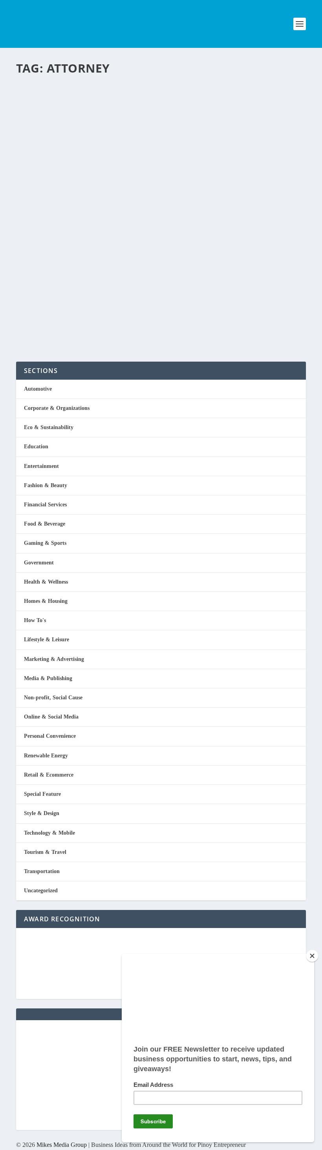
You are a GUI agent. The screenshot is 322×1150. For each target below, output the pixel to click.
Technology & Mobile (49, 833)
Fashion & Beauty (45, 485)
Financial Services (114, 113)
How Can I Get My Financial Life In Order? (138, 92)
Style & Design (41, 813)
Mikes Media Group (62, 1144)
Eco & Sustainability (48, 427)
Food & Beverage (44, 524)
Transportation (42, 871)
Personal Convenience (120, 204)
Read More (48, 145)
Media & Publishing (48, 678)
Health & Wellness (46, 582)
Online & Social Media (51, 717)
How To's (109, 295)
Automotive (38, 389)
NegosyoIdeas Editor (49, 113)
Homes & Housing (46, 601)
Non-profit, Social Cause (53, 698)
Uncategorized (41, 890)
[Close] (312, 956)
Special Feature (42, 794)
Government (39, 563)
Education (36, 446)
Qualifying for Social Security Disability (129, 274)
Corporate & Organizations (57, 408)
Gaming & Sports (45, 543)
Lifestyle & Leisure (46, 639)
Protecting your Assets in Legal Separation (133, 183)
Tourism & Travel (45, 852)
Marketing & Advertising (54, 659)
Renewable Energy (46, 756)
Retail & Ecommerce (48, 775)
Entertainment (41, 466)
